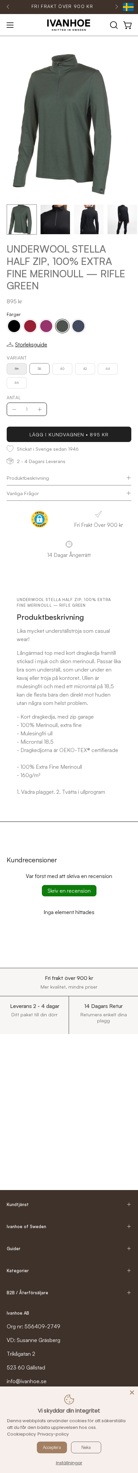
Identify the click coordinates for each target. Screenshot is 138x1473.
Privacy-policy (53, 1434)
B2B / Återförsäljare (27, 1292)
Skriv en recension (69, 890)
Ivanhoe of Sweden (26, 1226)
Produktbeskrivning (28, 478)
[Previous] (8, 7)
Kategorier (18, 1270)
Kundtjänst (18, 1204)
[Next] (117, 7)
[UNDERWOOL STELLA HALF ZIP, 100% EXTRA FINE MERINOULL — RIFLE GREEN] (22, 219)
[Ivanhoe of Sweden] (69, 25)
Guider (13, 1248)
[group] (62, 6)
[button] (113, 25)
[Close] (132, 1392)
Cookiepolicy (21, 1434)
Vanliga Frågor (23, 493)
